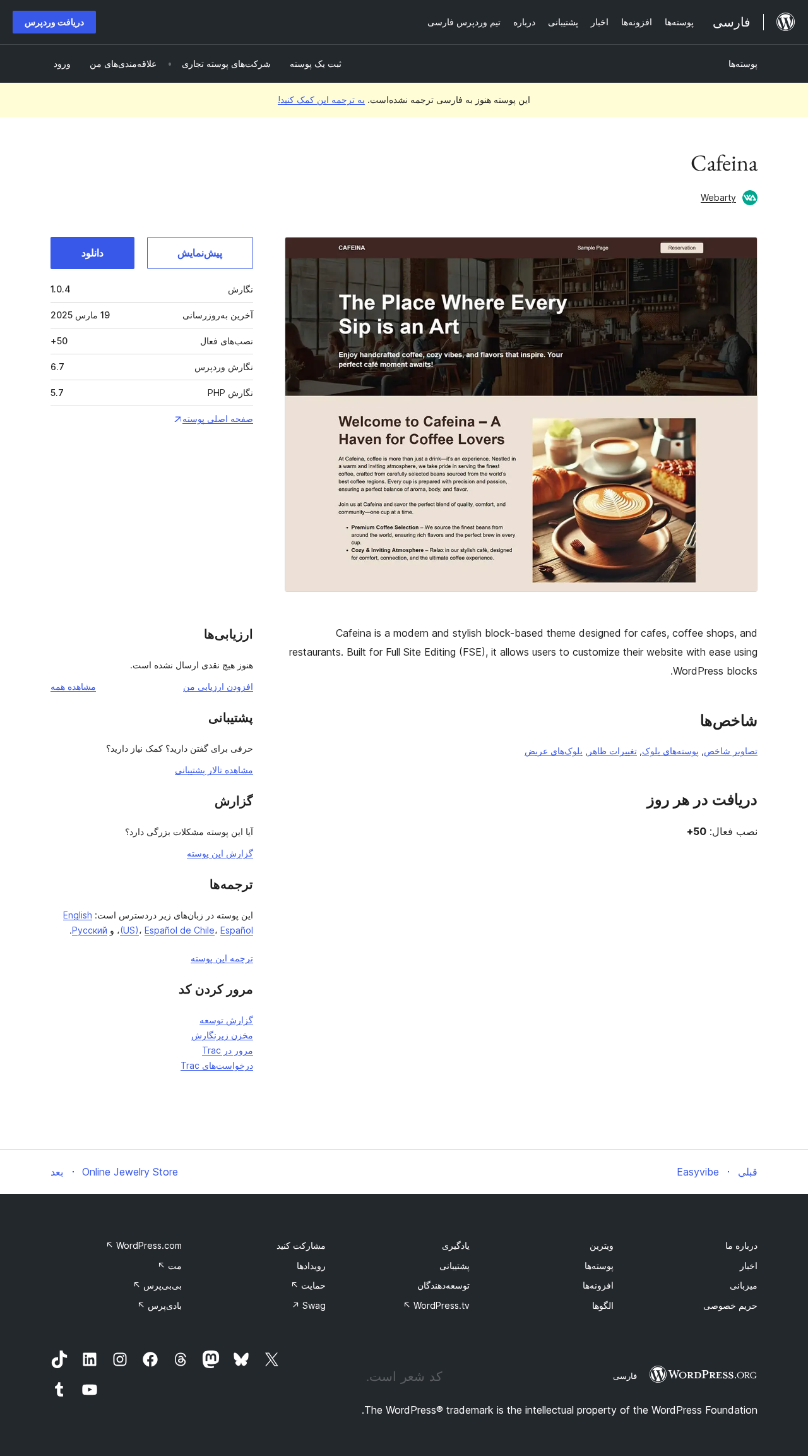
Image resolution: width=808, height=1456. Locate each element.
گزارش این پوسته (220, 853)
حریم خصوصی (730, 1305)
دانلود (92, 252)
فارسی (625, 1376)
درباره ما (741, 1245)
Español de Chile (180, 930)
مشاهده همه (73, 686)
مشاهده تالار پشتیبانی (214, 769)
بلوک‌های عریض (554, 750)
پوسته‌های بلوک (670, 750)
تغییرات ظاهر (612, 750)
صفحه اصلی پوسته (217, 418)
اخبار (749, 1265)
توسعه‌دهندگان (443, 1285)
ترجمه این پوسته (222, 958)
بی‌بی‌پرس (157, 1285)
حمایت (308, 1285)
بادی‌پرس (159, 1305)
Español (236, 930)
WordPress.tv (436, 1305)
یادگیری (456, 1245)
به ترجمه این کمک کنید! (321, 99)
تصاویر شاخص (731, 750)
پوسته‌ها (743, 63)
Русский (89, 930)
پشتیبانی (454, 1265)
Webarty (718, 197)
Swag (309, 1305)
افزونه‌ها (598, 1285)
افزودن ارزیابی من (218, 686)
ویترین (602, 1245)
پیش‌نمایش (199, 252)
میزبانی (744, 1285)
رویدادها (311, 1265)
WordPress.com (143, 1245)
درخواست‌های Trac (217, 1065)
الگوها (603, 1305)
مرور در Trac (227, 1050)
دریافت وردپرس (54, 21)
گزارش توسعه (226, 1019)
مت (169, 1265)
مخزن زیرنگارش (222, 1035)
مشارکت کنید (301, 1245)
